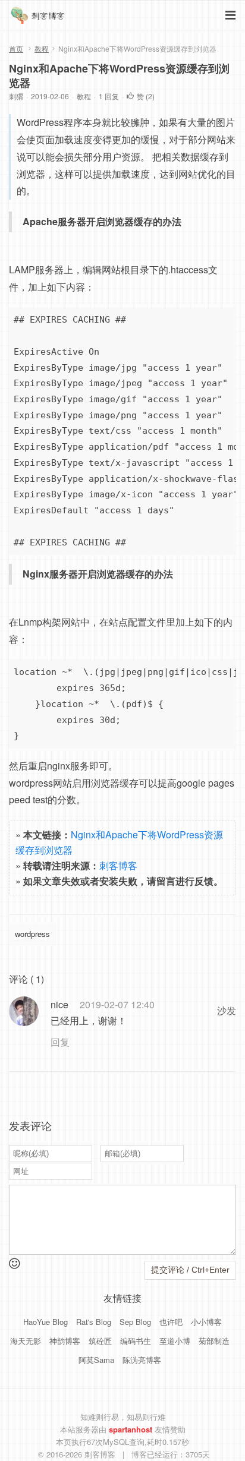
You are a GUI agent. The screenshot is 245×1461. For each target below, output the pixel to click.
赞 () (146, 96)
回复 (60, 1042)
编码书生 (135, 1340)
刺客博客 (118, 865)
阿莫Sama (96, 1359)
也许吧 (171, 1321)
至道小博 (174, 1340)
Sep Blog (135, 1321)
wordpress (32, 933)
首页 (16, 48)
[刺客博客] (39, 18)
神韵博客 (64, 1340)
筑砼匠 (100, 1340)
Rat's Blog (93, 1321)
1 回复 (109, 96)
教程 (41, 48)
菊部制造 (214, 1340)
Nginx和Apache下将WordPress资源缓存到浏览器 (119, 75)
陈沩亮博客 (141, 1359)
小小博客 (206, 1321)
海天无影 (25, 1340)
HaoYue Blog (45, 1321)
